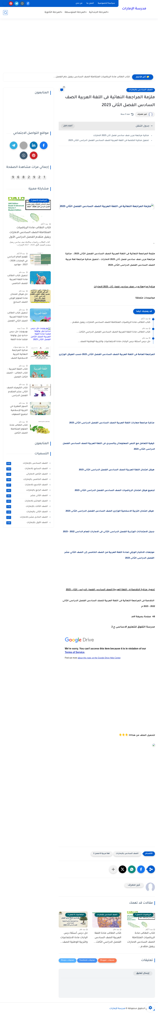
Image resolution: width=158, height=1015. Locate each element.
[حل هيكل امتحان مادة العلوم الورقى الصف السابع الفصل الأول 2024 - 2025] (40, 296)
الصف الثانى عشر (27, 495)
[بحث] (5, 12)
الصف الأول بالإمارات (27, 522)
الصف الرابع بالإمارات (27, 490)
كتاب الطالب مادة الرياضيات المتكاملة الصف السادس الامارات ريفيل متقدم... (110, 322)
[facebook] (28, 3)
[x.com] (5, 3)
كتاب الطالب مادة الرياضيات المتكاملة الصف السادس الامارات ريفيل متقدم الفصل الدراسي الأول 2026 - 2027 (30, 233)
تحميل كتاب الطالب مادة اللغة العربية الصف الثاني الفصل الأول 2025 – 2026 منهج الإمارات (17, 317)
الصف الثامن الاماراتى (27, 474)
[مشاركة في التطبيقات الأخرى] (113, 869)
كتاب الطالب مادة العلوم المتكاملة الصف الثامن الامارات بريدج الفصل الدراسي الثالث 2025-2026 (19, 430)
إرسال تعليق (142, 973)
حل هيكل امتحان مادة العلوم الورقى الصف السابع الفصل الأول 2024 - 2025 (18, 299)
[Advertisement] (79, 48)
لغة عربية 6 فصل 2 (101, 854)
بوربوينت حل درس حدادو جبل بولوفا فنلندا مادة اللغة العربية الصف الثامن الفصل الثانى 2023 (17, 336)
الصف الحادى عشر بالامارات (27, 517)
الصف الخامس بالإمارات (27, 479)
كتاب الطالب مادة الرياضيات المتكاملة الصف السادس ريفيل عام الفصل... (91, 77)
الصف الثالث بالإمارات (27, 506)
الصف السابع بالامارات (27, 469)
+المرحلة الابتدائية (99, 12)
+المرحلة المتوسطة (76, 12)
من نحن (79, 3)
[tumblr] (22, 3)
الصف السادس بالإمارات (141, 90)
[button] (141, 869)
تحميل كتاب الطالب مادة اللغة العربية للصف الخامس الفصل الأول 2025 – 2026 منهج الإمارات (17, 280)
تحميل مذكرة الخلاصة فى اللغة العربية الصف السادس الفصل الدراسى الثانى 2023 (108, 140)
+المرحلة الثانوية (53, 12)
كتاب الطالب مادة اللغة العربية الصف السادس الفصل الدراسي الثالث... (113, 332)
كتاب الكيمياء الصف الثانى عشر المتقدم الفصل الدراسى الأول (17, 392)
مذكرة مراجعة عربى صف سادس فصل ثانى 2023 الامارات (121, 135)
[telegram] (17, 3)
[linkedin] (33, 145)
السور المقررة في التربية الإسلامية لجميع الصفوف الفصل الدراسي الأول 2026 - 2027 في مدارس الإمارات (17, 411)
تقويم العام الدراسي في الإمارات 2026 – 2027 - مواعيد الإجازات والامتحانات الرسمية (17, 261)
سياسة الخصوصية (106, 3)
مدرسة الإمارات (134, 9)
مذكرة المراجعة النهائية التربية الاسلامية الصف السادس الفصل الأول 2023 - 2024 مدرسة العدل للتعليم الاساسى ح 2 (18, 355)
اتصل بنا (90, 3)
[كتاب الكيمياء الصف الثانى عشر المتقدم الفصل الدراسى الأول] (40, 389)
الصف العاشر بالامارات (27, 501)
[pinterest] (11, 3)
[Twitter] (23, 145)
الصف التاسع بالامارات (27, 485)
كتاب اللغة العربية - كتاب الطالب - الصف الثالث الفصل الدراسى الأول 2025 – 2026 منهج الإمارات (17, 373)
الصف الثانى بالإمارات (27, 512)
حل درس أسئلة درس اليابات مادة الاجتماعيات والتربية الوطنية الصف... (114, 341)
